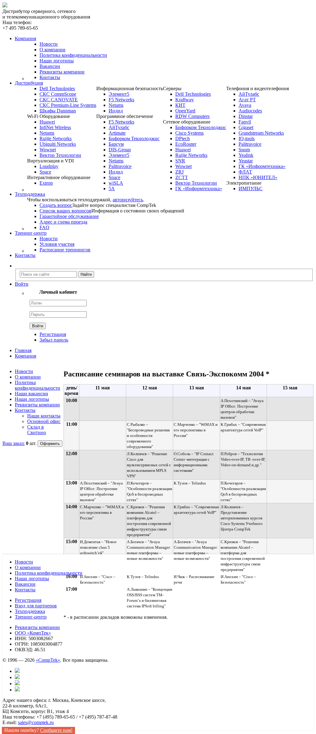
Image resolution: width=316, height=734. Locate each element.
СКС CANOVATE (59, 99)
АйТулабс (119, 127)
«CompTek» (48, 660)
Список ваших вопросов (65, 210)
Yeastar (246, 160)
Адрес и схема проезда (63, 221)
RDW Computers (192, 116)
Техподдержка (30, 611)
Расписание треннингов (65, 249)
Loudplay (49, 166)
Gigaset (246, 127)
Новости (49, 44)
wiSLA (116, 183)
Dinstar (246, 116)
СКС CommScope (58, 94)
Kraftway (184, 99)
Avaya (245, 105)
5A (112, 188)
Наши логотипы (57, 60)
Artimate (117, 133)
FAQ (44, 227)
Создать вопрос (56, 205)
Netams (47, 133)
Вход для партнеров (36, 605)
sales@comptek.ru (36, 722)
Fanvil (245, 121)
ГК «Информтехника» (198, 188)
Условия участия (57, 244)
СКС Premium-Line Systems (68, 105)
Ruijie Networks (56, 138)
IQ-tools (247, 138)
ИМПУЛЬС (251, 188)
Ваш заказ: (13, 443)
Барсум (116, 144)
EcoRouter (185, 144)
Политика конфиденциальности (73, 55)
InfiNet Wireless (55, 127)
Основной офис (43, 421)
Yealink (246, 155)
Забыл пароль (54, 339)
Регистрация (53, 334)
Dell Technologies (57, 88)
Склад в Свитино (36, 429)
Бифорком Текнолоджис (134, 138)
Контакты (50, 77)
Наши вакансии (31, 393)
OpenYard (185, 110)
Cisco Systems (189, 133)
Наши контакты (43, 415)
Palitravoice (120, 166)
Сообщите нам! (56, 730)
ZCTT (181, 177)
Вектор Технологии (60, 155)
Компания (25, 356)
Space (45, 171)
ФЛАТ (245, 171)
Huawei (47, 121)
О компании (52, 49)
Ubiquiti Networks (58, 144)
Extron (46, 183)
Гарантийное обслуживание (69, 216)
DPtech (182, 138)
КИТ (180, 105)
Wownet (48, 149)
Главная (23, 350)
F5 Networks (121, 99)
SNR (180, 160)
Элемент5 (119, 94)
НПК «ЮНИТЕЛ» (258, 177)
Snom (244, 149)
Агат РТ (247, 99)
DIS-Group (120, 149)
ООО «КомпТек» (33, 632)
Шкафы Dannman (58, 110)
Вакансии (50, 66)
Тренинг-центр (31, 616)
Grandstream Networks (261, 133)
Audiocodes (250, 110)
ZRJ (179, 171)
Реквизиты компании (62, 71)
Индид (116, 110)
